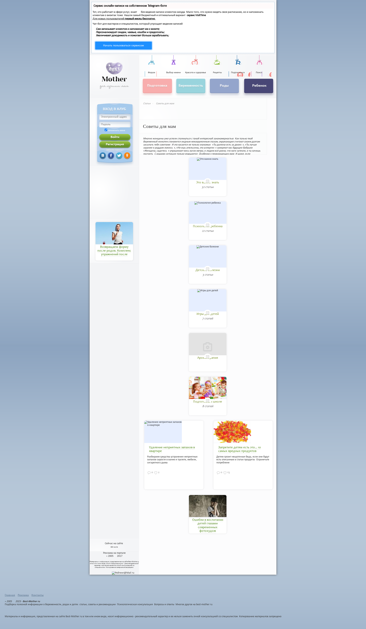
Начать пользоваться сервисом (123, 45)
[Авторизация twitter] (114, 155)
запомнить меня (116, 130)
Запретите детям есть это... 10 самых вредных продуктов (239, 449)
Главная (10, 595)
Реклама (23, 595)
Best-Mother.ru (133, 561)
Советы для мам (165, 103)
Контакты (37, 595)
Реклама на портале (114, 553)
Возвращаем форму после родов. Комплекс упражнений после (114, 251)
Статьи (147, 103)
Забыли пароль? (115, 150)
